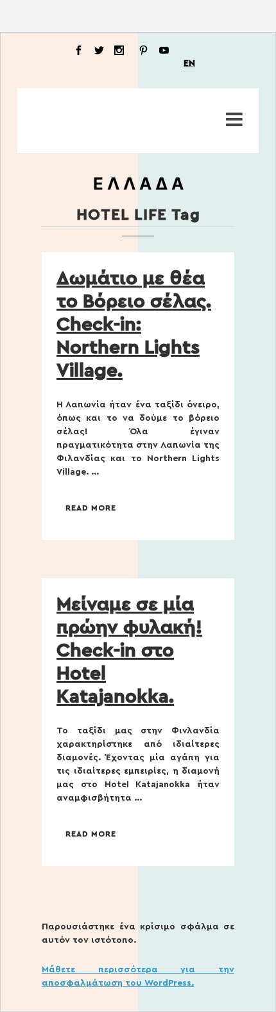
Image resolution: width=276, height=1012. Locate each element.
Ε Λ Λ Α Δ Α (138, 183)
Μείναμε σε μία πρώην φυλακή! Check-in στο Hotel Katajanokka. (129, 650)
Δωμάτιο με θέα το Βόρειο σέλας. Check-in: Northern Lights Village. (133, 324)
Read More (90, 508)
